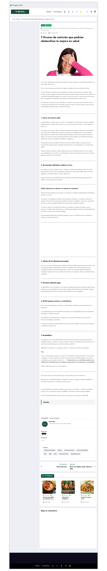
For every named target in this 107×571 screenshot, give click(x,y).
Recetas (49, 12)
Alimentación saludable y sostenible (65, 498)
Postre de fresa (62, 467)
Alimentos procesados (47, 28)
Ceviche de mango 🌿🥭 (86, 498)
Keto (78, 28)
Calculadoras (58, 12)
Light (81, 28)
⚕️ (69, 12)
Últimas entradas (54, 418)
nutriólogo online (45, 30)
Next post (72, 464)
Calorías (54, 28)
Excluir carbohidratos (71, 28)
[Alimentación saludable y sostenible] (68, 487)
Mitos (83, 28)
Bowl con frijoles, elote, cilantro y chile (81, 468)
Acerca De (45, 418)
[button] (43, 241)
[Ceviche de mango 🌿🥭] (87, 487)
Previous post (63, 464)
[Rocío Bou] (45, 424)
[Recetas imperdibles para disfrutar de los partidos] (49, 487)
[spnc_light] (91, 12)
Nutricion (48, 25)
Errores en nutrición (61, 28)
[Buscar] (87, 11)
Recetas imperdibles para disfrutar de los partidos (48, 498)
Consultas (46, 402)
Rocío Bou (45, 33)
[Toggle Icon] (94, 12)
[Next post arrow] (94, 466)
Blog (43, 25)
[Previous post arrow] (41, 466)
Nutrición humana (89, 28)
